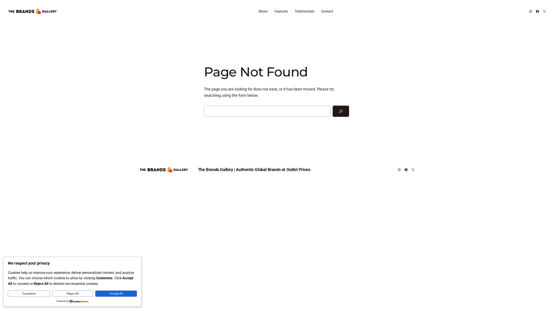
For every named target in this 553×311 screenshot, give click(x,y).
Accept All (116, 293)
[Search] (341, 111)
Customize (29, 293)
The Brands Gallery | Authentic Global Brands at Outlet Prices (254, 169)
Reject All (73, 293)
